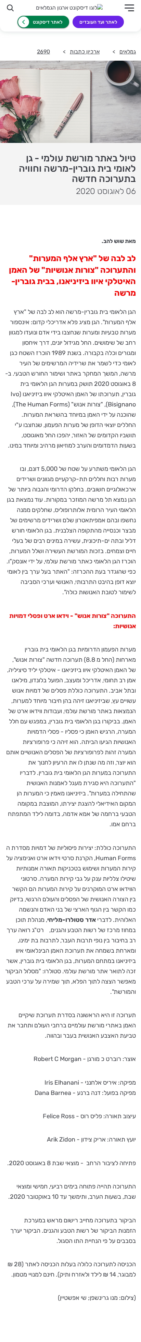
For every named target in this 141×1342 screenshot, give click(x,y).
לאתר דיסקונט (47, 22)
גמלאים (127, 51)
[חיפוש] (10, 7)
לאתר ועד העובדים (98, 22)
